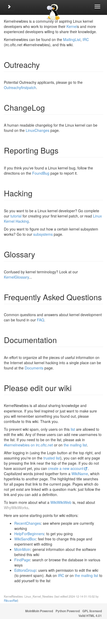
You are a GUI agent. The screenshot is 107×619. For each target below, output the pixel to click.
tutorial (16, 216)
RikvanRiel (10, 600)
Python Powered (68, 611)
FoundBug (40, 173)
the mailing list (75, 444)
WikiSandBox (25, 538)
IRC (86, 39)
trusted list (51, 458)
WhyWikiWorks (16, 507)
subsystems (43, 234)
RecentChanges (27, 523)
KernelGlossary (16, 277)
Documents (34, 367)
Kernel (71, 26)
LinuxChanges (37, 130)
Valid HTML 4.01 (90, 616)
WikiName (79, 473)
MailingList (72, 39)
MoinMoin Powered (39, 611)
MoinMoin (22, 549)
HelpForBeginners (29, 533)
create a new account (65, 468)
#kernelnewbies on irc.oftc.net (28, 444)
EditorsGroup (25, 570)
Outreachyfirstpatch (20, 87)
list (73, 429)
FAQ (40, 319)
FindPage (22, 559)
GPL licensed (92, 611)
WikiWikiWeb (60, 502)
